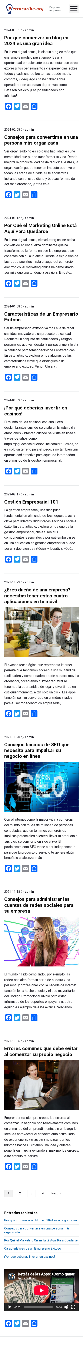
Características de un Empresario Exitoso (32, 1248)
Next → (57, 1193)
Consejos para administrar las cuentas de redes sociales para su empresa (38, 905)
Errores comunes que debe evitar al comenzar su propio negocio (41, 1051)
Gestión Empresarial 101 (31, 502)
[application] (41, 1290)
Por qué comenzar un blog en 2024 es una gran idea (36, 40)
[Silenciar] (66, 1307)
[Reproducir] (10, 1307)
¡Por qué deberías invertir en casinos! (29, 1256)
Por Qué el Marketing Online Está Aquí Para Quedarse (40, 228)
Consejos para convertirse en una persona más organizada (41, 140)
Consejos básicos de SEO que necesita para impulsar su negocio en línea (37, 750)
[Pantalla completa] (73, 1307)
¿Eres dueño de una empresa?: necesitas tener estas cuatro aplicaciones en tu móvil (38, 595)
